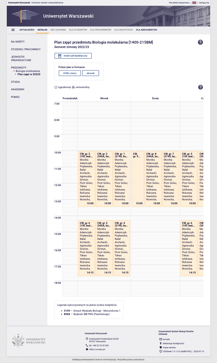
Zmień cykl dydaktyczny (75, 55)
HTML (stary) (69, 73)
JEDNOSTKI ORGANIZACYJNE (21, 58)
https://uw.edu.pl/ (97, 349)
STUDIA (15, 81)
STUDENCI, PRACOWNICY (26, 49)
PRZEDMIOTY (18, 67)
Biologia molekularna (28, 71)
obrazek (91, 73)
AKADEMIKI (17, 89)
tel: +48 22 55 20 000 (99, 345)
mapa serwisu (169, 347)
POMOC (15, 97)
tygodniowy (64, 87)
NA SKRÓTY (18, 41)
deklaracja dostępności (173, 343)
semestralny (83, 87)
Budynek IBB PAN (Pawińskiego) (91, 314)
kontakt (166, 339)
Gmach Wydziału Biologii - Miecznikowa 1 (96, 310)
